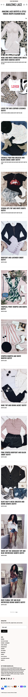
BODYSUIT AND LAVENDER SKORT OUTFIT (12, 258)
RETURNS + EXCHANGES (5, 643)
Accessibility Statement (5, 658)
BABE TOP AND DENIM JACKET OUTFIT (14, 405)
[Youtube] (4, 678)
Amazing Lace (5, 692)
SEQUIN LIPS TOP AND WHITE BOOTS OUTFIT (13, 209)
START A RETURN (4, 645)
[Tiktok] (11, 678)
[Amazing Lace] (14, 4)
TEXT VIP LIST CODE (4, 641)
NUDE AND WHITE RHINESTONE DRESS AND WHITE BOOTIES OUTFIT (14, 58)
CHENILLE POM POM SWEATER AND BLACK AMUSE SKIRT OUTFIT (13, 158)
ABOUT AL (2, 660)
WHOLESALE (3, 652)
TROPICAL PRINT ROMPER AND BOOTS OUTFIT (14, 307)
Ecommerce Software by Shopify (12, 692)
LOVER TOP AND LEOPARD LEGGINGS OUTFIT (13, 109)
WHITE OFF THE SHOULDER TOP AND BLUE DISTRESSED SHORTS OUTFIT (13, 552)
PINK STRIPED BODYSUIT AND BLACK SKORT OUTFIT (13, 453)
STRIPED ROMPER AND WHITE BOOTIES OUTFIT (11, 357)
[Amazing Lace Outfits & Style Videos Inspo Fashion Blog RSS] (26, 18)
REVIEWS (2, 639)
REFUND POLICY (4, 646)
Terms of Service (4, 656)
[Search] (4, 4)
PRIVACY (2, 654)
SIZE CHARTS (3, 650)
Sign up (4, 631)
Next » (17, 612)
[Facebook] (2, 678)
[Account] (23, 4)
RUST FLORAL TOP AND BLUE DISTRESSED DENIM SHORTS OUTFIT (13, 601)
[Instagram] (6, 678)
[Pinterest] (9, 678)
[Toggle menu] (1, 4)
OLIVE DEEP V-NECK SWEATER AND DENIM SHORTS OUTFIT (12, 502)
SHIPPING (2, 648)
